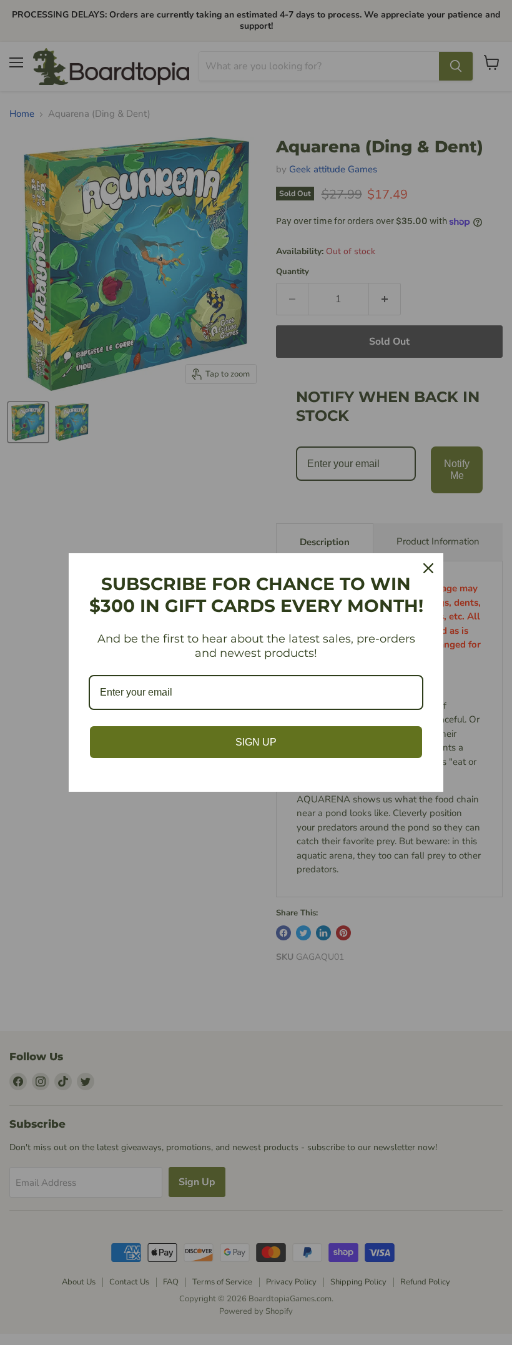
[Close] (428, 568)
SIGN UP (256, 742)
